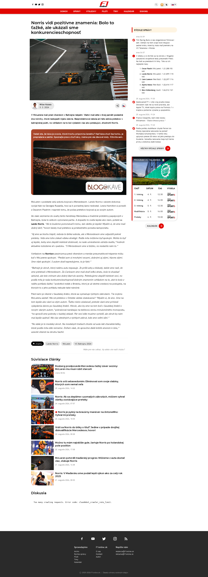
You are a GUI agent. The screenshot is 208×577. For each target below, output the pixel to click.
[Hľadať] (156, 4)
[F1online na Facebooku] (32, 4)
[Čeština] (123, 105)
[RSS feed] (126, 540)
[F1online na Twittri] (39, 4)
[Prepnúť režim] (164, 4)
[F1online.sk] (104, 4)
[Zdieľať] (117, 105)
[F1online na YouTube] (36, 4)
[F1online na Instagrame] (42, 4)
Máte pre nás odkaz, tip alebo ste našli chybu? (104, 349)
